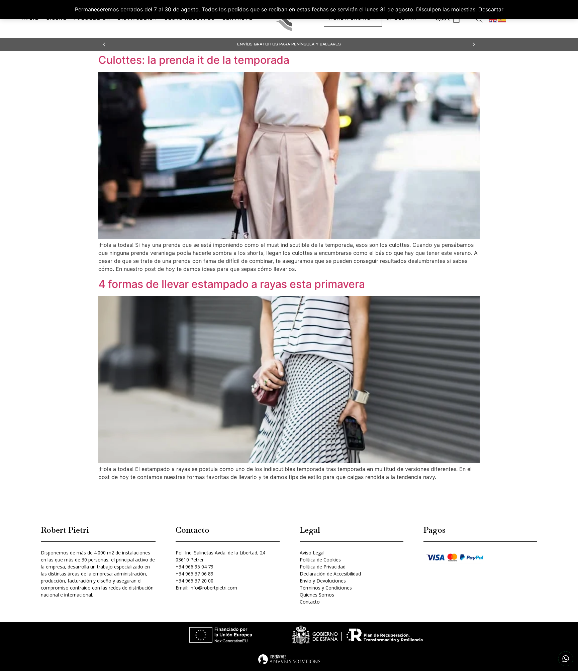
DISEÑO (56, 19)
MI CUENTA (401, 19)
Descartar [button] (490, 9)
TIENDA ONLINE (349, 19)
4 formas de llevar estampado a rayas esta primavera (231, 284)
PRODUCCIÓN (92, 19)
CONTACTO (237, 19)
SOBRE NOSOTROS (190, 19)
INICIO (30, 19)
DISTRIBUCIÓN (137, 19)
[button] (104, 44)
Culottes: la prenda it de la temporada (193, 59)
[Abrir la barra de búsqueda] (479, 19)
